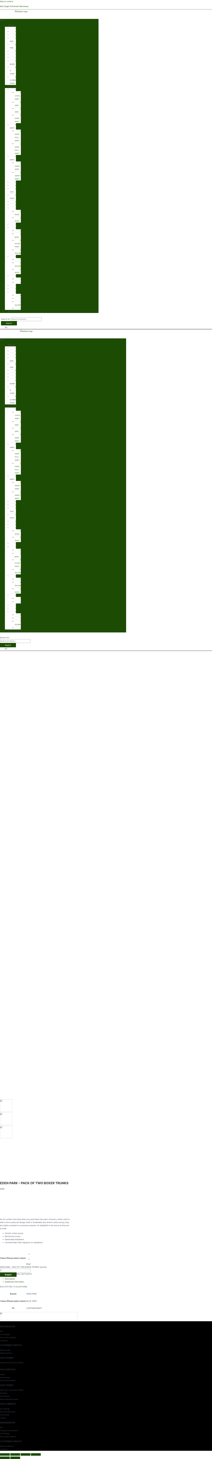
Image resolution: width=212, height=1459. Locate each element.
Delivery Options (6, 1353)
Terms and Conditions (8, 1337)
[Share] (25, 1454)
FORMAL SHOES (20, 213)
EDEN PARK (14, 46)
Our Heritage (5, 1334)
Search (9, 323)
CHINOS (23, 231)
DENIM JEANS (20, 235)
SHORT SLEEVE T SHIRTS (20, 166)
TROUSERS (18, 228)
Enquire (8, 1274)
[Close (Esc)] (36, 1454)
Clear (28, 1264)
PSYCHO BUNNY (15, 62)
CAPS (22, 279)
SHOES (17, 208)
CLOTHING (12, 86)
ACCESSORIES (19, 292)
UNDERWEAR (19, 285)
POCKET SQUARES (20, 303)
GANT (17, 54)
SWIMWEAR (19, 224)
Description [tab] (10, 1279)
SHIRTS (17, 90)
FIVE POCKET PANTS (19, 243)
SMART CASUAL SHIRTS (20, 96)
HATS (22, 282)
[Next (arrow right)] (15, 1458)
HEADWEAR (19, 276)
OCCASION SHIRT (21, 110)
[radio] (31, 1254)
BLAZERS (18, 205)
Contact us (4, 1340)
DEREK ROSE (15, 39)
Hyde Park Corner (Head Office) (11, 1363)
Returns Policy (5, 1350)
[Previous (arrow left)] (5, 1458)
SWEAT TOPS (15, 190)
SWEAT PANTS (15, 196)
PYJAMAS (18, 289)
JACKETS (18, 202)
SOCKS (22, 298)
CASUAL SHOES (20, 219)
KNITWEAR (18, 185)
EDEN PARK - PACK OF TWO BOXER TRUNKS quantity (23, 1267)
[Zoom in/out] (5, 1454)
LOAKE (17, 58)
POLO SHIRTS (14, 126)
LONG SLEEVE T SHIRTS (19, 176)
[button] (49, 20)
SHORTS (18, 182)
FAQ (1, 1331)
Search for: (6, 319)
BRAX (17, 32)
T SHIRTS (13, 158)
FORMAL (18, 257)
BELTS (22, 295)
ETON (17, 51)
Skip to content (6, 1)
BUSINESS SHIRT (21, 104)
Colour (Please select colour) (13, 1258)
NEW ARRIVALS (14, 311)
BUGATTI (18, 35)
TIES (21, 260)
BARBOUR (18, 28)
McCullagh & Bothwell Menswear (14, 6)
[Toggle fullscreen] (15, 1454)
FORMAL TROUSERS (20, 251)
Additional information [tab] (14, 1282)
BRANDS (11, 25)
